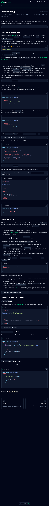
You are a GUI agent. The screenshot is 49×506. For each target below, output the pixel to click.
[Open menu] (47, 2)
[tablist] (24, 46)
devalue (18, 287)
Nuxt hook (10, 332)
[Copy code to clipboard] (46, 47)
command (11, 35)
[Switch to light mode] (40, 2)
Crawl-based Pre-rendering (10, 32)
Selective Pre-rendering (8, 85)
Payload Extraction (8, 219)
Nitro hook (11, 361)
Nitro (41, 35)
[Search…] (37, 2)
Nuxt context (20, 304)
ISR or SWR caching (13, 232)
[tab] (4, 47)
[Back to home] (4, 2)
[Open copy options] (47, 11)
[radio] (10, 392)
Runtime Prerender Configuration (12, 297)
